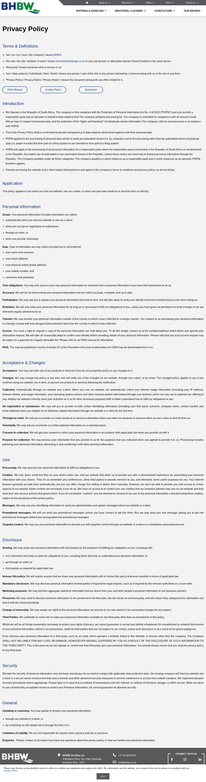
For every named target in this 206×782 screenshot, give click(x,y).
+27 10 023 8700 (127, 755)
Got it (103, 776)
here (150, 347)
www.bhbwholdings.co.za (70, 61)
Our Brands (192, 10)
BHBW (57, 55)
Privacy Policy (10, 770)
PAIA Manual (15, 89)
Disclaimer (91, 89)
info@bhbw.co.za (127, 762)
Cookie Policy (53, 89)
